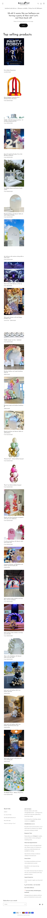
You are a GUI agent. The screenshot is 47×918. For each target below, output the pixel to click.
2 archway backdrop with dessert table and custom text (13, 542)
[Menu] (2, 3)
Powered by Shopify (26, 915)
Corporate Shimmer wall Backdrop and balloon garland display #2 (13, 565)
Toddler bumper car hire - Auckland (12, 339)
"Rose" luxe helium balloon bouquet (12, 485)
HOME (23, 25)
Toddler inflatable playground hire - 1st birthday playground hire (13, 121)
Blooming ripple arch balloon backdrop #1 (13, 406)
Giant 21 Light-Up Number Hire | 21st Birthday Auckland (13, 155)
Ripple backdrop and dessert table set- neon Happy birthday (13, 214)
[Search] (38, 3)
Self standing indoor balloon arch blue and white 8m (13, 633)
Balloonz (21, 915)
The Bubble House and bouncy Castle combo (13, 189)
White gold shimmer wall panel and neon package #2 (12, 759)
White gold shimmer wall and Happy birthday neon (13, 318)
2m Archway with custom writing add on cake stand (14, 257)
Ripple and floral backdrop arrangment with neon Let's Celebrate (14, 518)
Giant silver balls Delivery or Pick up (13, 283)
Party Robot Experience (10, 70)
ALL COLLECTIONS (7, 814)
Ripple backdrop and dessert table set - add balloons (14, 432)
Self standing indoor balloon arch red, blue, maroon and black (13, 599)
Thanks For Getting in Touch (9, 823)
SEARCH (5, 811)
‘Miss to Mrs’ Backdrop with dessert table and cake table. (12, 657)
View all (23, 798)
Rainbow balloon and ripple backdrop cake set (13, 372)
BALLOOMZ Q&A (7, 820)
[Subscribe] (24, 904)
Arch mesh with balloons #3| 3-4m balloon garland (12, 691)
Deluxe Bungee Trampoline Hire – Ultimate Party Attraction (12, 98)
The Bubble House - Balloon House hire (13, 792)
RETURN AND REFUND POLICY (10, 817)
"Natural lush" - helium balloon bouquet (14, 458)
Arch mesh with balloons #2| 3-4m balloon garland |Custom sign (12, 725)
